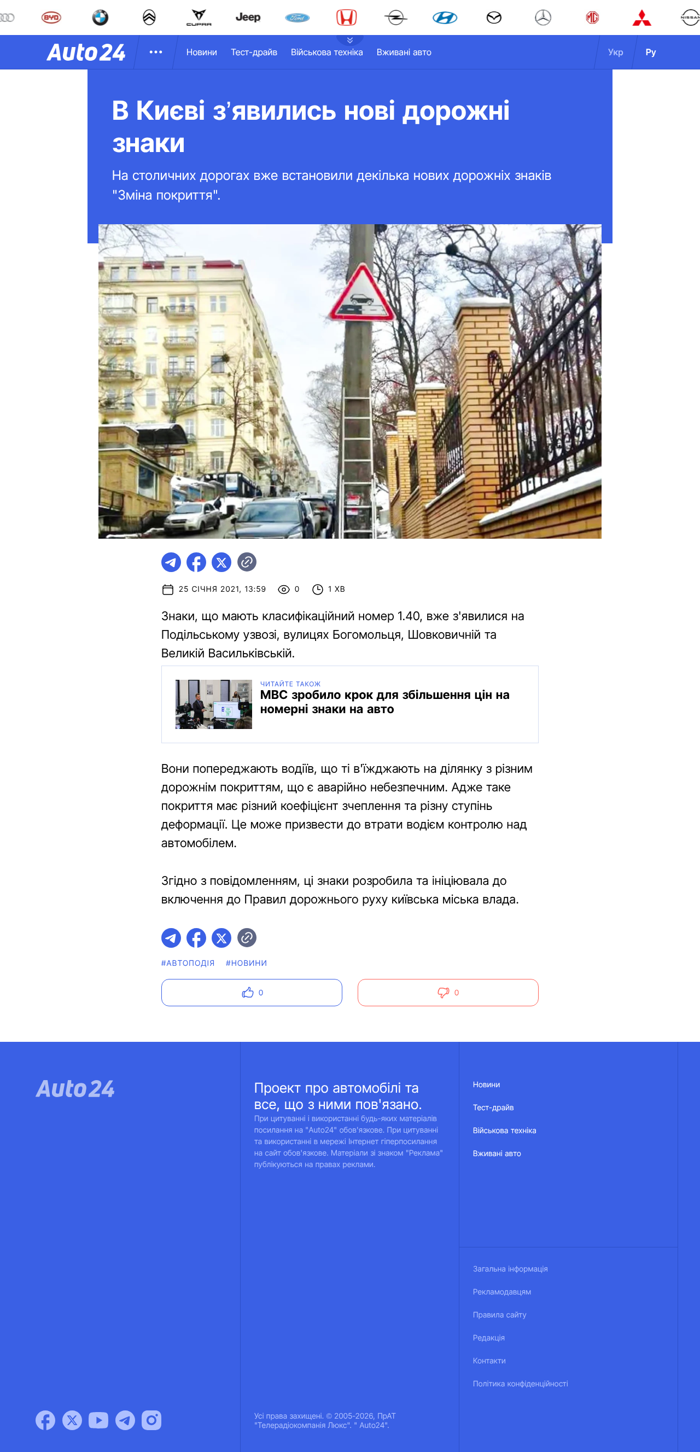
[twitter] (221, 562)
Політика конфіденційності (520, 1384)
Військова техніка (327, 51)
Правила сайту (500, 1315)
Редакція (489, 1338)
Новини (201, 51)
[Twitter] (72, 1420)
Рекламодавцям (502, 1292)
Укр (615, 51)
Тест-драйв (254, 51)
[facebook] (196, 562)
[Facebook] (45, 1420)
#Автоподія (188, 963)
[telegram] (171, 562)
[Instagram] (151, 1420)
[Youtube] (98, 1420)
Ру (651, 51)
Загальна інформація (510, 1269)
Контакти (489, 1361)
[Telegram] (125, 1420)
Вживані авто (404, 51)
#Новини (246, 963)
